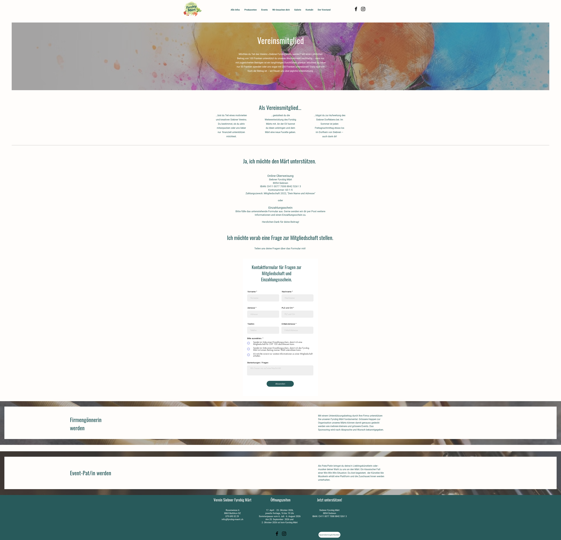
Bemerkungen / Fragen (257, 363)
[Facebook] (356, 9)
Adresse (251, 308)
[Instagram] (363, 9)
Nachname (286, 292)
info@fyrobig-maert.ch (232, 519)
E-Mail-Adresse (288, 324)
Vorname (251, 292)
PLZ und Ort (287, 308)
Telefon (250, 324)
